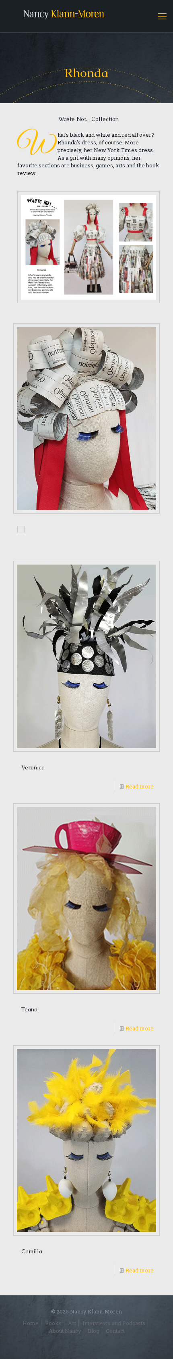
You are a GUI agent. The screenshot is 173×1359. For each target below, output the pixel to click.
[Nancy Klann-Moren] (86, 16)
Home (31, 1323)
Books (53, 1323)
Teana (29, 1009)
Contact (115, 1330)
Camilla (31, 1251)
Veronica (33, 767)
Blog (93, 1330)
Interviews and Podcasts (113, 1323)
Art (72, 1323)
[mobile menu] (162, 16)
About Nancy (65, 1330)
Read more (140, 786)
